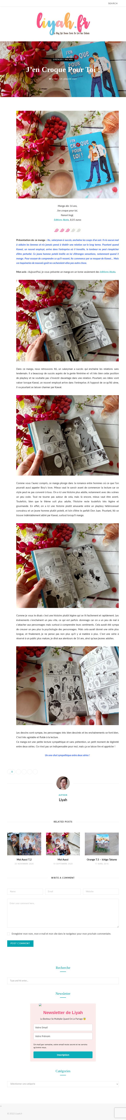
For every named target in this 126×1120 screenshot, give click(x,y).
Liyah (55, 79)
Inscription (63, 1054)
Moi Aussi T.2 (24, 859)
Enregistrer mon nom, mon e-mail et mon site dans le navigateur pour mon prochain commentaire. (61, 934)
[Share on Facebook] (4, 117)
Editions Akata (61, 220)
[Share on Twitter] (4, 126)
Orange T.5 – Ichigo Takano (102, 859)
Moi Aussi (63, 859)
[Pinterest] (4, 134)
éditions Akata (107, 272)
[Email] (4, 142)
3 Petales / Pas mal (63, 59)
